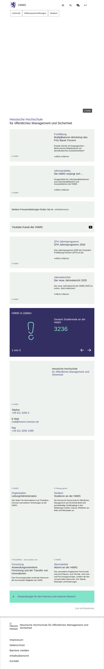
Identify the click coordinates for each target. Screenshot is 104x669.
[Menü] (62, 5)
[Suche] (70, 5)
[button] (82, 350)
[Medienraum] (78, 5)
